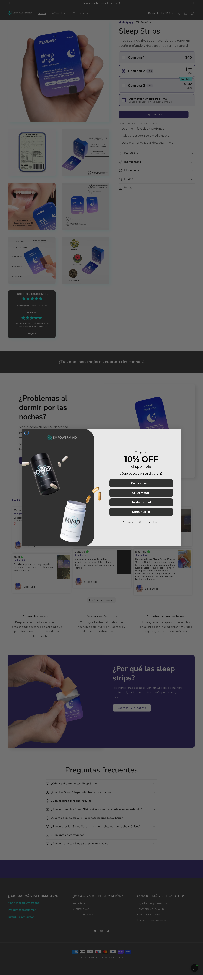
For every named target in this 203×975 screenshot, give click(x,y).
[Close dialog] (27, 433)
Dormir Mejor (141, 511)
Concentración (141, 483)
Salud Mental (141, 492)
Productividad (141, 502)
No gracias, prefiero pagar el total (141, 522)
